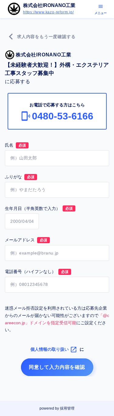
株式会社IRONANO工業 (49, 5)
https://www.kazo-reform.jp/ (48, 12)
